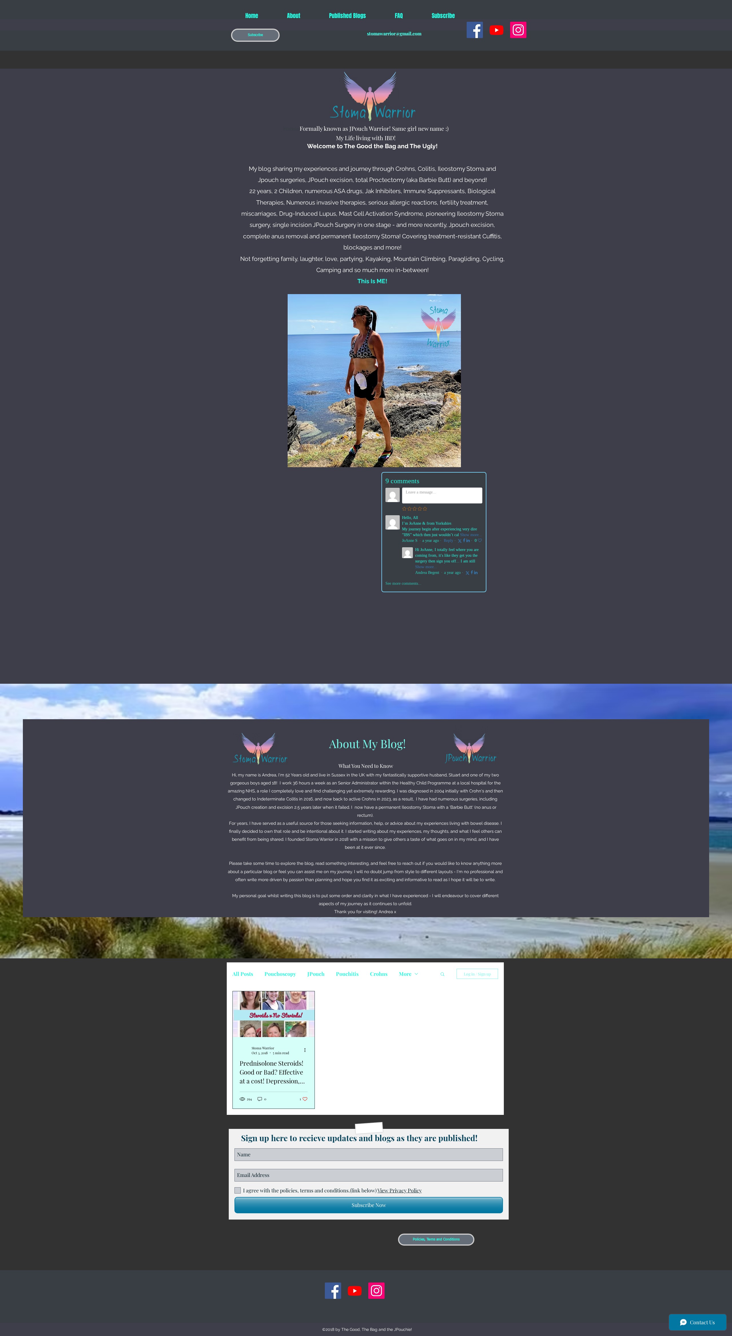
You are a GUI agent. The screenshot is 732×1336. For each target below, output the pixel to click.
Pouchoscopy (280, 974)
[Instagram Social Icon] (518, 30)
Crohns (378, 974)
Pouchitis (347, 974)
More (405, 974)
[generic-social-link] (475, 30)
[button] (255, 35)
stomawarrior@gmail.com (394, 33)
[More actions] (306, 1050)
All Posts (242, 974)
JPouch (316, 974)
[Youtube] (496, 30)
